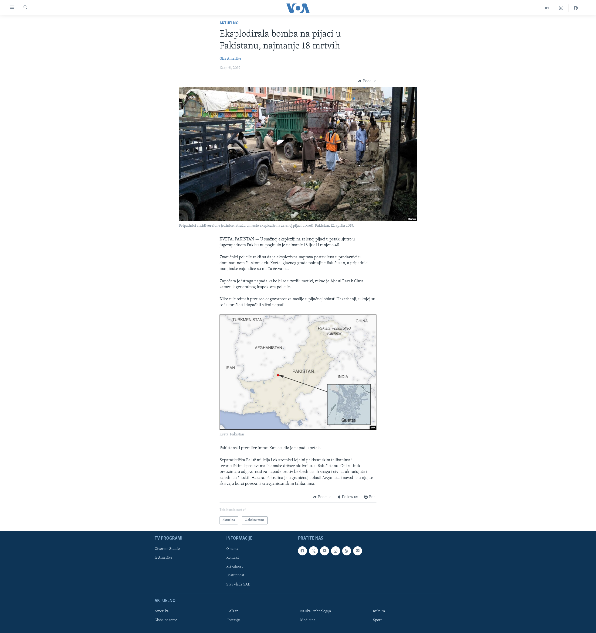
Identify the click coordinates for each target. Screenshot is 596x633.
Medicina (307, 620)
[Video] (547, 8)
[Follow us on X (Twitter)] (313, 550)
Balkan (232, 611)
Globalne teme (166, 620)
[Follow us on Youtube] (324, 550)
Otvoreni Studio (167, 549)
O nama (232, 549)
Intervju (233, 620)
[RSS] (346, 550)
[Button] (367, 81)
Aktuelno (229, 23)
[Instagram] (561, 8)
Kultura (379, 611)
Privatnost (234, 566)
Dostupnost (235, 575)
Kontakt (232, 558)
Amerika (162, 611)
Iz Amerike (163, 558)
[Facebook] (576, 8)
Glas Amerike (230, 59)
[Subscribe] (357, 550)
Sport (377, 620)
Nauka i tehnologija (315, 611)
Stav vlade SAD (238, 584)
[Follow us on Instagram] (335, 550)
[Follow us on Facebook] (302, 550)
